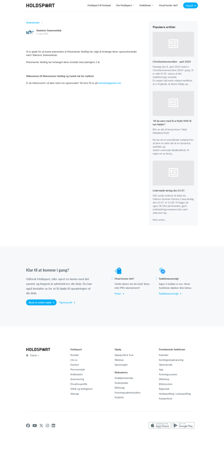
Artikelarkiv (76, 374)
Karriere (74, 364)
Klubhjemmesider (124, 377)
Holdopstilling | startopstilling (175, 393)
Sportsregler (121, 364)
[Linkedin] (53, 426)
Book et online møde (40, 302)
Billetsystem (165, 384)
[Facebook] (28, 426)
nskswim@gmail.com (109, 82)
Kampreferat (165, 398)
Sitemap (74, 393)
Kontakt (74, 354)
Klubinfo (119, 397)
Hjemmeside (165, 364)
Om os (74, 359)
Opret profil (66, 302)
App (161, 369)
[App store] (160, 425)
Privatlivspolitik (78, 384)
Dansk (33, 355)
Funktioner (145, 5)
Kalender (163, 354)
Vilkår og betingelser (81, 388)
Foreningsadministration (127, 392)
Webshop (164, 379)
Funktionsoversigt (169, 293)
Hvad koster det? (168, 5)
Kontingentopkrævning (171, 359)
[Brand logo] (40, 6)
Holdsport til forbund (99, 5)
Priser (118, 293)
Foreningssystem (168, 374)
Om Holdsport (124, 5)
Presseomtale (77, 369)
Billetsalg (120, 387)
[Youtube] (34, 426)
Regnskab (164, 388)
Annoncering (77, 379)
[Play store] (183, 425)
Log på (189, 5)
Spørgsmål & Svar (124, 354)
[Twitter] (41, 426)
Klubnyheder (33, 22)
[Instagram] (47, 426)
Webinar (119, 359)
